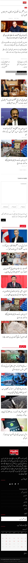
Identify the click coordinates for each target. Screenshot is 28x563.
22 (6, 544)
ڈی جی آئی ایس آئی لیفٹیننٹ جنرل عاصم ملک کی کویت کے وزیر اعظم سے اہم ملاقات (14, 101)
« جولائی (25, 553)
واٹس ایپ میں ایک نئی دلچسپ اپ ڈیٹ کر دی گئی (15, 435)
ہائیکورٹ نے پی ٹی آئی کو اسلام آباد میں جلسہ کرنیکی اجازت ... (22, 64)
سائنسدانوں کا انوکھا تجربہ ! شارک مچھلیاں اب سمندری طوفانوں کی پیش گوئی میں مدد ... (14, 390)
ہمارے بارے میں (14, 561)
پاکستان (26, 7)
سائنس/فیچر (3, 351)
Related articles (21, 72)
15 (6, 541)
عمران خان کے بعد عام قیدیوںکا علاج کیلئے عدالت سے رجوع (16, 161)
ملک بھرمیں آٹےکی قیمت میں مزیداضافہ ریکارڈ (15, 336)
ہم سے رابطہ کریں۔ (7, 561)
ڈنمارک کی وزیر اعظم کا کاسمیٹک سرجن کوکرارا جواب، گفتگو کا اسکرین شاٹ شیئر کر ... (14, 247)
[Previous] (25, 341)
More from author (11, 72)
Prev (25, 170)
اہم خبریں (6, 231)
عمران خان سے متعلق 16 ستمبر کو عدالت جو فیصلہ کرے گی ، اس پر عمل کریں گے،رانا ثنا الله (15, 131)
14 (9, 541)
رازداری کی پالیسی (22, 561)
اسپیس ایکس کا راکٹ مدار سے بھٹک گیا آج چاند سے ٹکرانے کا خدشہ (14, 413)
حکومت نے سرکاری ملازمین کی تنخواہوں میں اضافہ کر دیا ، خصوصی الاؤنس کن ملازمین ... (15, 269)
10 (25, 541)
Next (21, 170)
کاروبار (2, 253)
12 (18, 541)
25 (21, 546)
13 (14, 541)
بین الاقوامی (3, 231)
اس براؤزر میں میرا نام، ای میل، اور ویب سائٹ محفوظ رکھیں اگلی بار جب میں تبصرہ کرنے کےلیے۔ (14, 215)
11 (21, 541)
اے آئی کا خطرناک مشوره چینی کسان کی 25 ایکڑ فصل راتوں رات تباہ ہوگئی (14, 367)
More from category (21, 74)
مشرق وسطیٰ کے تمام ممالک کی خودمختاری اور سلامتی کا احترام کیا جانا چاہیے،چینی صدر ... (14, 292)
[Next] (23, 341)
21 (9, 544)
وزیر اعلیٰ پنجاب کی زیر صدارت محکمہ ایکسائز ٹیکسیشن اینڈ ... (5, 64)
